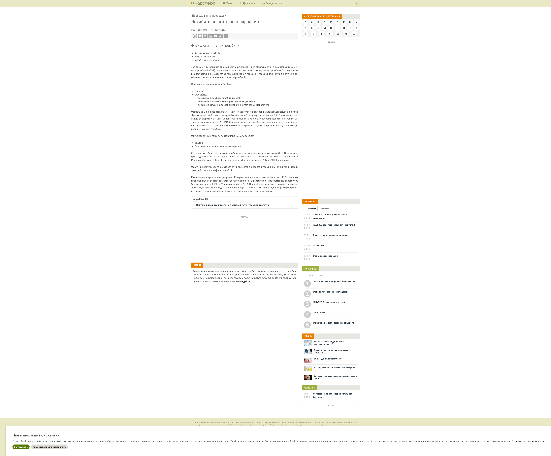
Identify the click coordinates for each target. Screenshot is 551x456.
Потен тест (318, 245)
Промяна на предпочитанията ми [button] (49, 447)
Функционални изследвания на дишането (333, 323)
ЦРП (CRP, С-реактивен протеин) (329, 302)
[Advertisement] (244, 239)
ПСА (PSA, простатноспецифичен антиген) (334, 225)
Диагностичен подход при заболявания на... (335, 281)
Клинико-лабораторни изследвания (331, 235)
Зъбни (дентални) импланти (328, 359)
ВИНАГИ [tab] (310, 276)
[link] (528, 441)
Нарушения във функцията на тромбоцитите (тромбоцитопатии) (233, 205)
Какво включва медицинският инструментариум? (329, 342)
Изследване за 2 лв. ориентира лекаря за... (335, 367)
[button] (227, 3)
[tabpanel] (331, 237)
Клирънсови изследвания (325, 256)
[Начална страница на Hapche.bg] (203, 4)
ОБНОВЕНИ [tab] (325, 209)
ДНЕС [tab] (321, 276)
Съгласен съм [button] (21, 447)
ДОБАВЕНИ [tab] (311, 209)
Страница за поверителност (528, 441)
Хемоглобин (319, 312)
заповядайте (243, 281)
